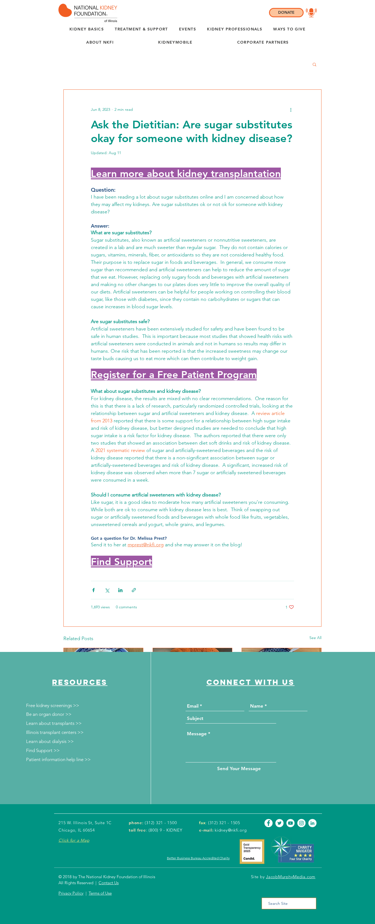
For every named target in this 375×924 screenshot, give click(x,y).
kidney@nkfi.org (231, 830)
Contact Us (109, 882)
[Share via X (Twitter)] (107, 590)
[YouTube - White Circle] (290, 823)
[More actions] (290, 109)
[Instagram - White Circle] (301, 823)
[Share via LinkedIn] (120, 590)
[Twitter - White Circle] (279, 823)
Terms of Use (100, 893)
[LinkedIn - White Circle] (312, 823)
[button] (100, 42)
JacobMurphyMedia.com (290, 876)
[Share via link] (133, 590)
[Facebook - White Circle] (268, 823)
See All (315, 637)
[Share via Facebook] (93, 590)
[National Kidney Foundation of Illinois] (86, 13)
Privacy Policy (70, 893)
